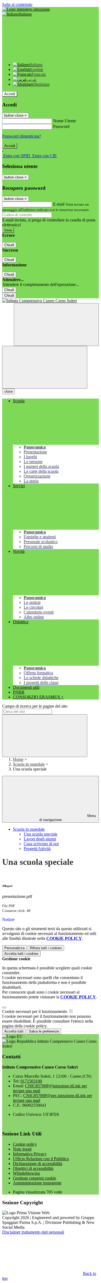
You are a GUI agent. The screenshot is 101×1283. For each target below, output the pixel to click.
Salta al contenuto (17, 4)
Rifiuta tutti (46, 948)
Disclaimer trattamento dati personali (33, 1232)
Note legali (22, 1149)
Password (61, 126)
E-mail (58, 204)
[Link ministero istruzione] (26, 9)
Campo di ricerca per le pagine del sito (34, 706)
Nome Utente (64, 121)
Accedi (9, 94)
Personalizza (14, 948)
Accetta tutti (21, 954)
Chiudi (9, 245)
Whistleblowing (26, 1173)
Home (18, 759)
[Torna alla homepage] (50, 300)
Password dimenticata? (21, 136)
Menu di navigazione (67, 818)
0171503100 (31, 1081)
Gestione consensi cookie (34, 1178)
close (8, 391)
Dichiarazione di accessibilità (37, 1163)
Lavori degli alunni (40, 839)
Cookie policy (25, 1144)
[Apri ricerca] (56, 324)
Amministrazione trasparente (37, 1183)
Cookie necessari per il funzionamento (35, 1011)
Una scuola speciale (40, 834)
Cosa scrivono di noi (41, 843)
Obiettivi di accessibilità (33, 1168)
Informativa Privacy (30, 1154)
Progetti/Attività (37, 848)
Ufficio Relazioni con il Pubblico (41, 1158)
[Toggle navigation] (44, 367)
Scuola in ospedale (29, 764)
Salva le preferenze (44, 1031)
